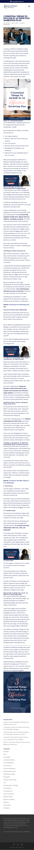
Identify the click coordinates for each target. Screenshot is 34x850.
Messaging (6, 777)
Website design (8, 797)
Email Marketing (8, 763)
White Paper (7, 805)
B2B (4, 754)
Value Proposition (8, 794)
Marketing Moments (9, 771)
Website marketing (9, 799)
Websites (6, 802)
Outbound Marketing (9, 780)
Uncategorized (7, 791)
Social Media (7, 788)
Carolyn (7, 23)
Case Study (6, 757)
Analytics (6, 751)
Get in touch (15, 666)
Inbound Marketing (9, 768)
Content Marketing (9, 760)
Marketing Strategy (9, 774)
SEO (4, 782)
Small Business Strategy (10, 785)
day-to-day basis (22, 233)
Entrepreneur (7, 765)
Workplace (6, 808)
